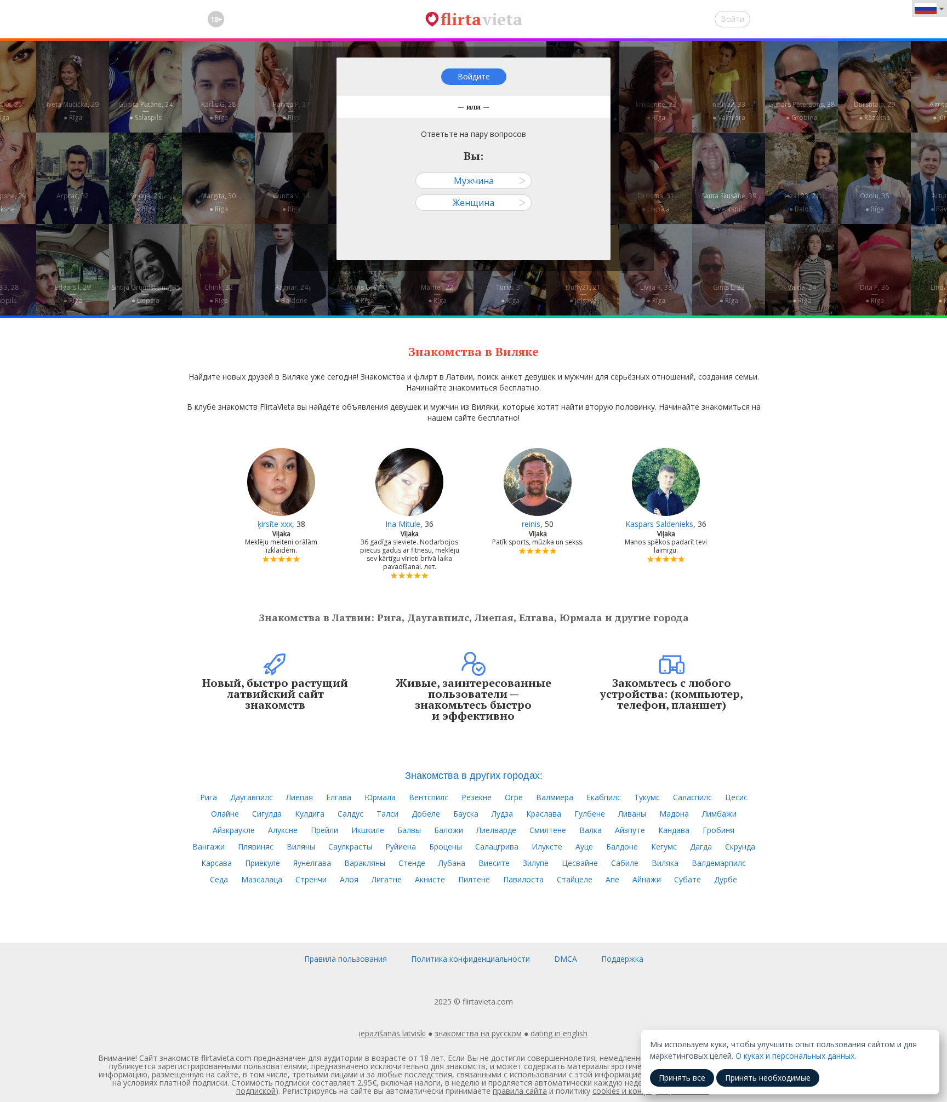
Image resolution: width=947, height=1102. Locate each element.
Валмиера (554, 797)
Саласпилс (692, 797)
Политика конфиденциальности (470, 959)
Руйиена (400, 846)
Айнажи (646, 879)
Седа (219, 879)
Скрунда (740, 846)
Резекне (476, 797)
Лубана (451, 863)
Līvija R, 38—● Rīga (656, 294)
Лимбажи (719, 813)
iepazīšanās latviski (392, 1033)
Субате (687, 879)
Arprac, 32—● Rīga (72, 202)
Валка (590, 830)
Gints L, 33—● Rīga (729, 294)
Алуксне (283, 830)
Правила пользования (345, 959)
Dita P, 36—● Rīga (874, 294)
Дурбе (725, 879)
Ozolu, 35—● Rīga (874, 202)
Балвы (409, 830)
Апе (612, 879)
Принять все (682, 1077)
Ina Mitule (402, 524)
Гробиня (718, 830)
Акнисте (430, 879)
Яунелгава (312, 863)
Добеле (426, 813)
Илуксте (547, 846)
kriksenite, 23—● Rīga (656, 111)
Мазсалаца (261, 879)
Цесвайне (580, 863)
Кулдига (309, 813)
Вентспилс (428, 797)
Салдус (350, 813)
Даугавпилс (251, 797)
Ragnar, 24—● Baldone (291, 294)
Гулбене (589, 813)
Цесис (736, 797)
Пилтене (474, 879)
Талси (387, 813)
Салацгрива (496, 846)
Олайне (225, 813)
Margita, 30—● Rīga (218, 202)
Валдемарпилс (719, 863)
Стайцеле (574, 879)
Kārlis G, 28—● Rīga (218, 111)
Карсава (216, 863)
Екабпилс (603, 797)
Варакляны (364, 863)
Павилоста (523, 879)
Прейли (324, 830)
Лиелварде (496, 830)
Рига (208, 797)
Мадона (674, 813)
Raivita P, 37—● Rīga (291, 111)
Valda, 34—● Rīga (802, 294)
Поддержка (622, 959)
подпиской (256, 1091)
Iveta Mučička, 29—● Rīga (73, 111)
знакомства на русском (478, 1033)
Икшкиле (367, 830)
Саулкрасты (350, 846)
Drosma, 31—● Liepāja (656, 202)
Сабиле (624, 863)
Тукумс (647, 797)
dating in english (558, 1033)
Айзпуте (630, 830)
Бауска (465, 813)
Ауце (584, 846)
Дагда (701, 846)
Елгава (338, 797)
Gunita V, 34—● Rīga (291, 202)
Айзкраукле (234, 830)
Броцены (445, 846)
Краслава (543, 813)
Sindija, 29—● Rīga (145, 202)
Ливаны (632, 813)
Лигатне (387, 879)
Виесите (494, 863)
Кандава (673, 830)
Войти (732, 19)
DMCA (565, 959)
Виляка (665, 863)
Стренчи (311, 879)
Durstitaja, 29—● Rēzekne (874, 111)
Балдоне (622, 846)
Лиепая (299, 797)
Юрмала (380, 797)
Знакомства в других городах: (474, 774)
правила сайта (520, 1091)
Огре (514, 797)
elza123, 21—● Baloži (801, 202)
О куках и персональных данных (794, 1056)
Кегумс (664, 846)
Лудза (502, 813)
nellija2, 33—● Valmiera (728, 111)
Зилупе (536, 863)
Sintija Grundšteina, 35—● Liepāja (145, 294)
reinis (531, 524)
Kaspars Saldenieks (659, 524)
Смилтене (547, 830)
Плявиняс (255, 846)
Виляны (301, 846)
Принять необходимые (768, 1077)
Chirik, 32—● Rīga (218, 294)
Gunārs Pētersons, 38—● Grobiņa (801, 111)
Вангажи (208, 846)
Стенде (411, 863)
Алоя (349, 879)
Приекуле (262, 863)
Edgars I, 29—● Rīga (72, 294)
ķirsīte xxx (275, 524)
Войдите (474, 76)
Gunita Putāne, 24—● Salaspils (145, 111)
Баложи (448, 830)
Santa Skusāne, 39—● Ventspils (728, 202)
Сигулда (267, 813)
